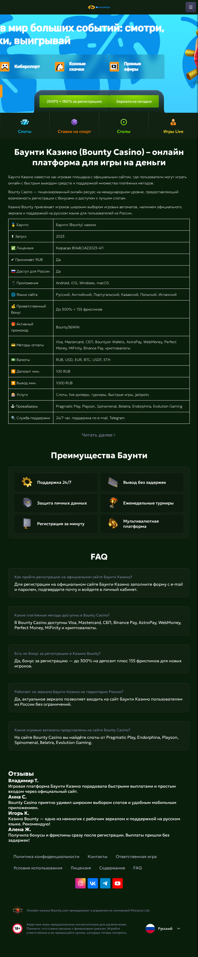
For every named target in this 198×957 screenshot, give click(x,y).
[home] (99, 7)
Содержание (112, 867)
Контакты (98, 856)
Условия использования (37, 867)
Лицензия (81, 867)
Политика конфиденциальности (46, 856)
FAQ (137, 867)
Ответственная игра (136, 856)
